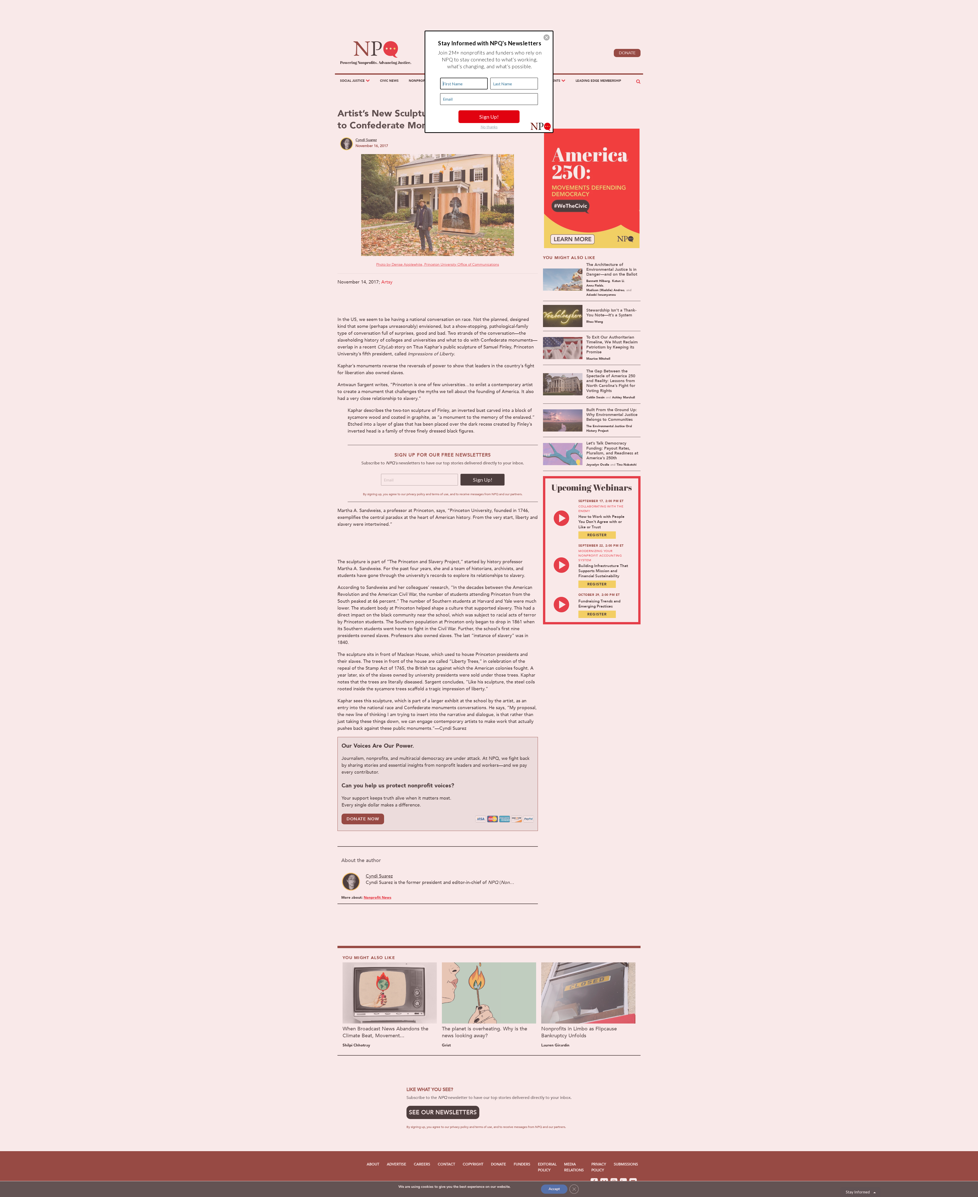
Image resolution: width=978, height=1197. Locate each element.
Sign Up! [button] (489, 117)
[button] (547, 37)
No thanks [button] (489, 127)
